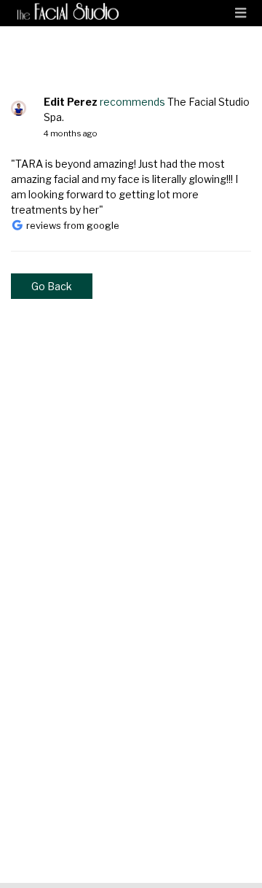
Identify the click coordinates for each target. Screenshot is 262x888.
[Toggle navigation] (240, 13)
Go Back (51, 286)
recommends (132, 102)
